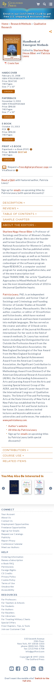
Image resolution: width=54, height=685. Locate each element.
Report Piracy (8, 540)
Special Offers (8, 622)
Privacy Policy (8, 576)
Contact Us (7, 521)
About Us (6, 517)
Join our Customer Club (13, 629)
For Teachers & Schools (13, 603)
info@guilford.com (35, 651)
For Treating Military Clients (15, 619)
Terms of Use (8, 583)
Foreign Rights (8, 570)
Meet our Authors (10, 547)
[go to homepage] (12, 4)
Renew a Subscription (12, 560)
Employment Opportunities (15, 524)
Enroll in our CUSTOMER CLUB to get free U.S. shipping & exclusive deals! (27, 15)
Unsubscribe (7, 586)
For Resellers (8, 612)
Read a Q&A (8, 180)
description (13, 202)
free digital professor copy (34, 167)
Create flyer (13, 63)
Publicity (5, 537)
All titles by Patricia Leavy (22, 429)
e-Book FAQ (7, 563)
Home (5, 23)
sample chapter (16, 219)
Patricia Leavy (10, 294)
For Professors (8, 599)
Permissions (7, 567)
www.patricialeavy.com (15, 420)
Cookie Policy (8, 580)
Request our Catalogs (12, 534)
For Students (7, 606)
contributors (14, 450)
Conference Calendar (12, 544)
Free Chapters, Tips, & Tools (15, 626)
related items (14, 461)
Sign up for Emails (10, 530)
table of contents (18, 213)
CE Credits (6, 573)
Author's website (17, 426)
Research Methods (21, 23)
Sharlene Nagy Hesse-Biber (36, 52)
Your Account (8, 514)
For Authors (7, 609)
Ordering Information (12, 557)
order (8, 91)
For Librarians (8, 616)
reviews (9, 208)
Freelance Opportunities (13, 527)
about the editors (18, 225)
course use (12, 455)
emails (17, 190)
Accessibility (7, 590)
